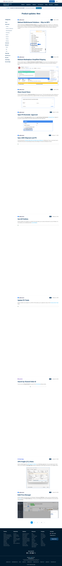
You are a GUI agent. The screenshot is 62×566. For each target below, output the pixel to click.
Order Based (38, 384)
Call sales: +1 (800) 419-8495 (9, 1)
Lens (6, 51)
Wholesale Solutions (26, 533)
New (51, 19)
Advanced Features (7, 545)
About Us (42, 533)
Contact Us (42, 543)
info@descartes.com (52, 535)
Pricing (46, 4)
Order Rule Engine (6, 538)
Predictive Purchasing (26, 539)
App (6, 49)
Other (14, 542)
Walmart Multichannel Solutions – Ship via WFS (34, 22)
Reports (7, 34)
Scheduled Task (51, 117)
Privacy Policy (43, 544)
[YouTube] (32, 553)
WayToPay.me (7, 55)
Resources (50, 4)
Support (33, 542)
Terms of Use (43, 545)
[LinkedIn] (30, 553)
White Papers (34, 546)
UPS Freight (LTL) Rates (26, 462)
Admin (7, 47)
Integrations (28, 4)
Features (22, 4)
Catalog (7, 26)
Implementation (34, 543)
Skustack (7, 45)
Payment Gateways (16, 539)
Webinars (33, 539)
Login (57, 1)
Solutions (34, 4)
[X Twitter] (34, 553)
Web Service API (6, 544)
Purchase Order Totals (54, 302)
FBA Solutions (25, 537)
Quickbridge (7, 59)
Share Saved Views (24, 92)
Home (6, 22)
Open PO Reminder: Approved (28, 115)
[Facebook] (27, 553)
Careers (42, 542)
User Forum (33, 540)
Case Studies (43, 537)
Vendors (14, 537)
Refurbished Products (26, 538)
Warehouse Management (8, 536)
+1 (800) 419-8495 (53, 533)
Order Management (9, 30)
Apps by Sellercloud (16, 543)
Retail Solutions (25, 534)
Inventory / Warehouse (9, 28)
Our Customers (40, 4)
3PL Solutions (25, 536)
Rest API (7, 36)
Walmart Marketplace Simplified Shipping (32, 59)
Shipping (7, 40)
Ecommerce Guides (35, 544)
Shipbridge (7, 53)
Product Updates (34, 536)
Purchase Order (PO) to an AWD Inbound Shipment (34, 140)
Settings (7, 38)
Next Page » (44, 522)
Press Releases (34, 545)
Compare (33, 534)
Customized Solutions (26, 540)
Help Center (33, 537)
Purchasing (7, 32)
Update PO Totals (23, 300)
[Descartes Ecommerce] (31, 558)
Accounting (5, 543)
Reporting (5, 542)
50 (41, 522)
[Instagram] (29, 553)
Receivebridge (7, 61)
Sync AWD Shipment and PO (27, 138)
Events (42, 540)
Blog (32, 533)
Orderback (7, 42)
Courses (33, 538)
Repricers (14, 540)
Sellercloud (7, 24)
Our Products (43, 534)
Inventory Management (7, 534)
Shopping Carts (15, 534)
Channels (14, 533)
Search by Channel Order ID (27, 382)
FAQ (41, 539)
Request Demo (52, 1)
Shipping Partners (16, 536)
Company (56, 4)
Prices (20, 498)
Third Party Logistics (16, 538)
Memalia (6, 57)
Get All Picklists (23, 219)
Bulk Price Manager (24, 495)
